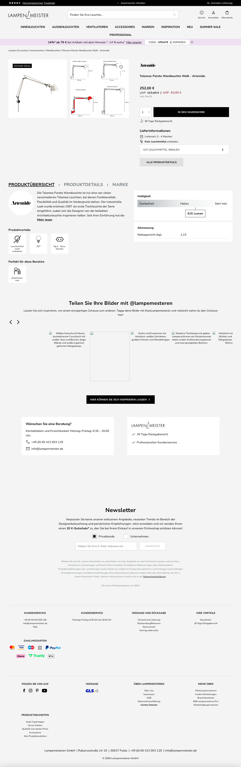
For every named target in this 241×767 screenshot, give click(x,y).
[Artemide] (157, 65)
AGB (149, 697)
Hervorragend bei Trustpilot (39, 3)
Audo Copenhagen (35, 721)
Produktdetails (83, 184)
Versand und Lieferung (149, 619)
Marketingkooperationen (206, 704)
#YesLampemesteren (205, 690)
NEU (190, 27)
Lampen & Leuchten (18, 50)
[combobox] (123, 14)
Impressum (149, 694)
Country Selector (149, 704)
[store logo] (28, 14)
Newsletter (206, 619)
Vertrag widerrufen (148, 630)
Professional (121, 35)
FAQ (35, 626)
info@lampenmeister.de (47, 448)
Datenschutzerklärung (154, 576)
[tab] (34, 184)
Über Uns (149, 690)
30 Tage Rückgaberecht (206, 623)
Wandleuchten (53, 50)
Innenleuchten (37, 50)
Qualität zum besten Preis (35, 728)
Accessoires (35, 732)
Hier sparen (134, 42)
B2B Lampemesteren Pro (205, 701)
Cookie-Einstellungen (205, 694)
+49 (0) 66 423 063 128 (47, 442)
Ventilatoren (97, 27)
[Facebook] (24, 690)
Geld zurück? (149, 626)
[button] (121, 67)
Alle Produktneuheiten (35, 736)
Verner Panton (35, 725)
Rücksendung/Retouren (149, 623)
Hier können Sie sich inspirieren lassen (118, 399)
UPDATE (167, 42)
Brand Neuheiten (205, 697)
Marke (120, 184)
